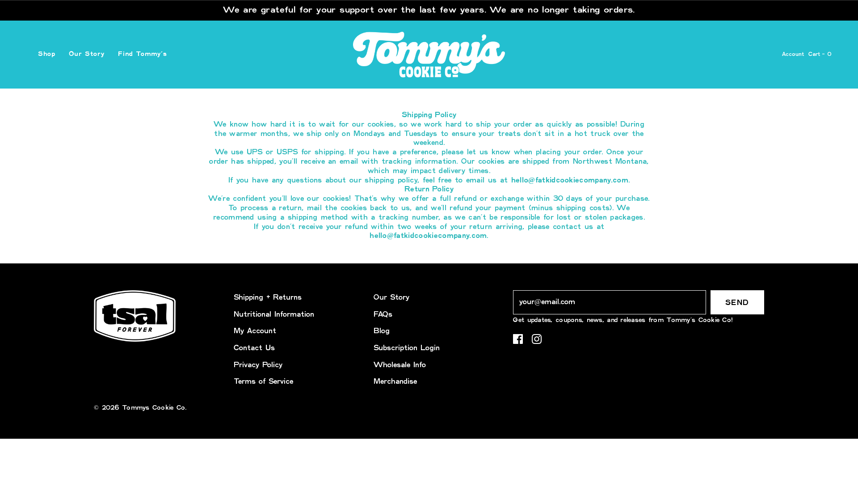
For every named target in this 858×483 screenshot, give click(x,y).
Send (737, 303)
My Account (255, 331)
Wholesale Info (400, 365)
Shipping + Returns (268, 297)
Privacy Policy (258, 365)
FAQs (383, 314)
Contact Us (254, 348)
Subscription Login (407, 348)
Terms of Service (263, 381)
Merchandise (395, 381)
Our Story (87, 54)
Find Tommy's (142, 54)
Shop (46, 54)
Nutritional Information (274, 314)
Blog (382, 331)
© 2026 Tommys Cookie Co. (140, 408)
